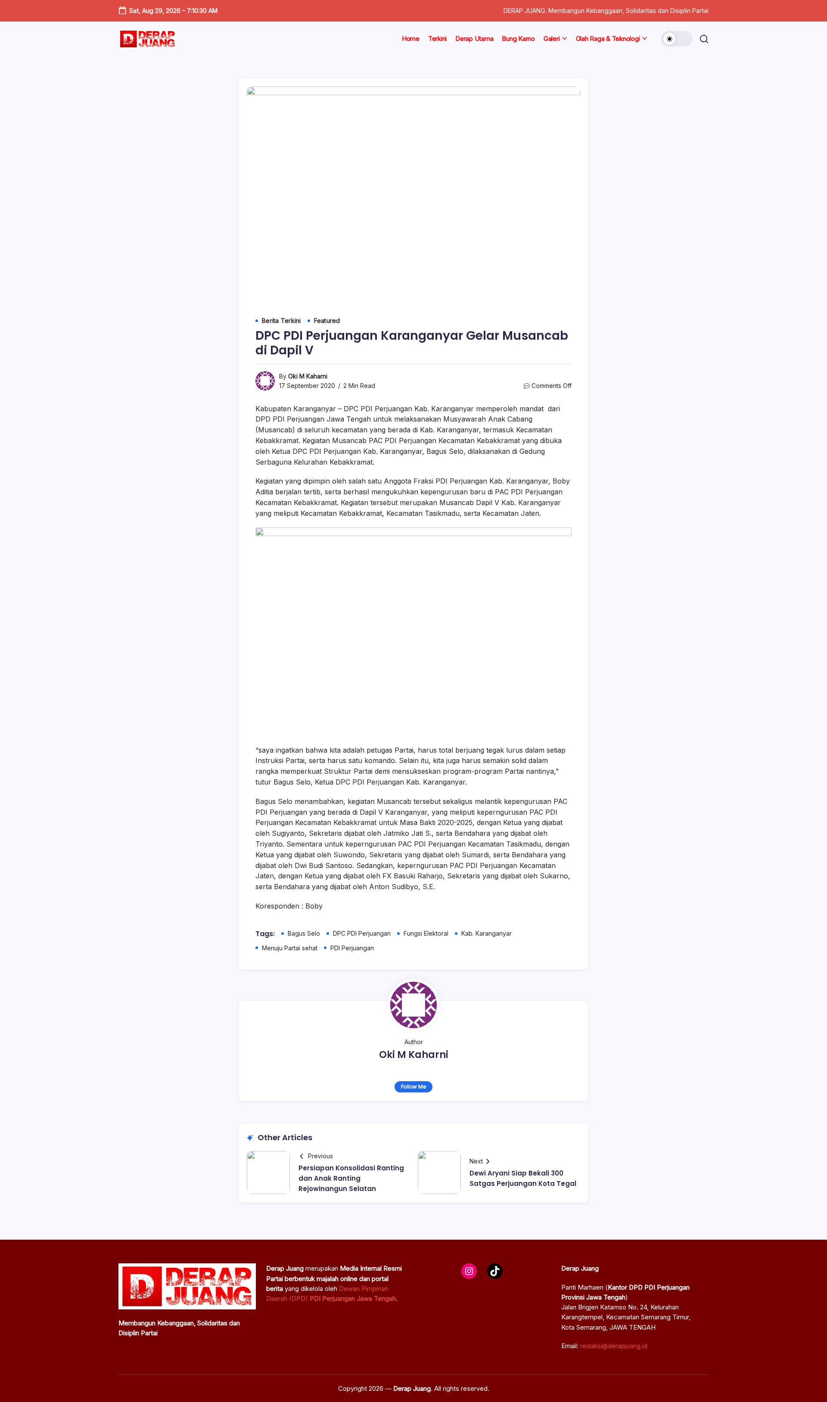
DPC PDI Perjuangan (362, 933)
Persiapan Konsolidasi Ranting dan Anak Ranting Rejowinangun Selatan (351, 1178)
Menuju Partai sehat (289, 948)
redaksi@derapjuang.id (613, 1346)
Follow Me (413, 1086)
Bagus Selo (304, 933)
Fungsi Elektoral (426, 933)
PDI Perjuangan (352, 948)
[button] (677, 39)
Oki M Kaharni (307, 376)
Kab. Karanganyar (486, 933)
